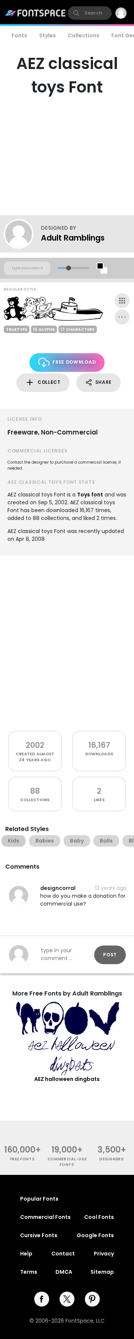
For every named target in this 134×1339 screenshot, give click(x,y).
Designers (111, 1159)
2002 (35, 745)
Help (26, 1253)
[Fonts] (36, 13)
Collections (83, 35)
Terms (28, 1272)
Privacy (104, 1253)
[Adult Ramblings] (22, 234)
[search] (90, 13)
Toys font (90, 494)
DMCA (63, 1272)
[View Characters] (122, 300)
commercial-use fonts (67, 1161)
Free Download (74, 362)
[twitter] (67, 1299)
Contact (63, 1253)
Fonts (19, 35)
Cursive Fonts (38, 1235)
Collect (49, 382)
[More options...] (122, 317)
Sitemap (102, 1272)
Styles (47, 35)
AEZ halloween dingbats (67, 1079)
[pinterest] (92, 1299)
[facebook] (41, 1299)
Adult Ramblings (73, 237)
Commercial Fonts (45, 1217)
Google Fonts (95, 1235)
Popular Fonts (39, 1198)
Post (110, 954)
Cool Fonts (99, 1217)
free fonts (22, 1159)
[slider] (68, 268)
